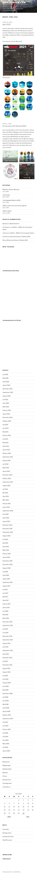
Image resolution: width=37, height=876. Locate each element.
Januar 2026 (6, 385)
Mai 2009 (5, 690)
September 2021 (8, 482)
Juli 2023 (5, 439)
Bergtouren (6, 762)
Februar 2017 (7, 604)
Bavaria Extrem (14, 223)
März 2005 (6, 743)
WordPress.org (7, 840)
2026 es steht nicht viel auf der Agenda (14, 205)
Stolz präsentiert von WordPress (11, 872)
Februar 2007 (7, 729)
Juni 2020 (6, 514)
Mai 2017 (5, 597)
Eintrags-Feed (7, 833)
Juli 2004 (5, 747)
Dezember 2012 (7, 657)
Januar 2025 (6, 414)
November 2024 (8, 417)
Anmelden (6, 829)
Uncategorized (7, 783)
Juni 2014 (5, 647)
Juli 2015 (5, 629)
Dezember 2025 (7, 389)
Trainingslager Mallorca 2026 (11, 200)
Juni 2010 (5, 679)
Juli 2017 (5, 589)
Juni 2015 (5, 632)
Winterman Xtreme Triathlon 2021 (17, 240)
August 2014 (6, 643)
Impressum (7, 858)
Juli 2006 (5, 733)
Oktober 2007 (7, 715)
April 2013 (6, 654)
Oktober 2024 (7, 421)
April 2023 (6, 446)
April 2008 (6, 708)
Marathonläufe (7, 769)
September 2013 (8, 650)
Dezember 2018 (7, 561)
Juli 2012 (5, 661)
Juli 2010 (5, 675)
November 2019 (7, 528)
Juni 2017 (5, 593)
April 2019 (6, 546)
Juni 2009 (6, 686)
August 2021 (6, 485)
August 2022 (6, 460)
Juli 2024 (5, 424)
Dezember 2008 (8, 693)
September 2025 (8, 392)
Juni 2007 (6, 726)
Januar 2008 (6, 711)
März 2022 (6, 468)
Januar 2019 (6, 557)
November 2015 (7, 622)
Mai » (28, 816)
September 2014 (8, 640)
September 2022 (8, 457)
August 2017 (6, 586)
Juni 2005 (6, 740)
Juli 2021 (5, 489)
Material (5, 772)
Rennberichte (7, 780)
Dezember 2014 (7, 636)
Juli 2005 (5, 736)
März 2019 (6, 550)
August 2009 (7, 683)
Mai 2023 (5, 442)
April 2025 (6, 403)
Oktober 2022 (7, 453)
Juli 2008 (5, 697)
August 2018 (6, 568)
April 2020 (6, 518)
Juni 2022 (5, 464)
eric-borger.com (14, 2)
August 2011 (6, 668)
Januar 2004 (6, 751)
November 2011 (7, 665)
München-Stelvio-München (11, 189)
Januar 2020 (6, 521)
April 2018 (6, 575)
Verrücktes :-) (7, 787)
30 (23, 813)
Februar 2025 (7, 410)
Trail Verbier (6, 195)
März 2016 (6, 618)
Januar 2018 (6, 579)
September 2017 (8, 582)
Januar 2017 (6, 607)
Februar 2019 (7, 554)
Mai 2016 (5, 614)
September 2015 (8, 625)
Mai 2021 (5, 493)
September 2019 (8, 532)
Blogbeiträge (6, 765)
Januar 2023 (6, 450)
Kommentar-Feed (8, 836)
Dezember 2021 (7, 475)
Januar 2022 (6, 471)
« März (9, 816)
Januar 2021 (6, 507)
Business (5, 223)
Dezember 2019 (7, 525)
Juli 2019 (5, 539)
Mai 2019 (5, 543)
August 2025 (7, 396)
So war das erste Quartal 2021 (14, 126)
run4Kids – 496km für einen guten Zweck (21, 233)
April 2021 (6, 24)
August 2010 (6, 672)
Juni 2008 (6, 701)
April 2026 (6, 382)
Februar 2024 (7, 435)
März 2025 (6, 407)
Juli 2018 (5, 571)
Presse (5, 776)
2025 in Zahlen (7, 211)
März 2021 (6, 500)
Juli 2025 (5, 399)
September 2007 (8, 718)
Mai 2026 (5, 378)
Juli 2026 (5, 374)
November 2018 (7, 564)
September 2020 (8, 511)
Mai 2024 (5, 432)
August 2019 (6, 536)
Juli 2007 (5, 722)
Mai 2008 (5, 704)
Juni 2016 (5, 611)
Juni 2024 (6, 428)
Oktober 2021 (7, 478)
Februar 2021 (7, 503)
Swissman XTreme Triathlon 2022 (20, 236)
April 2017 (6, 600)
